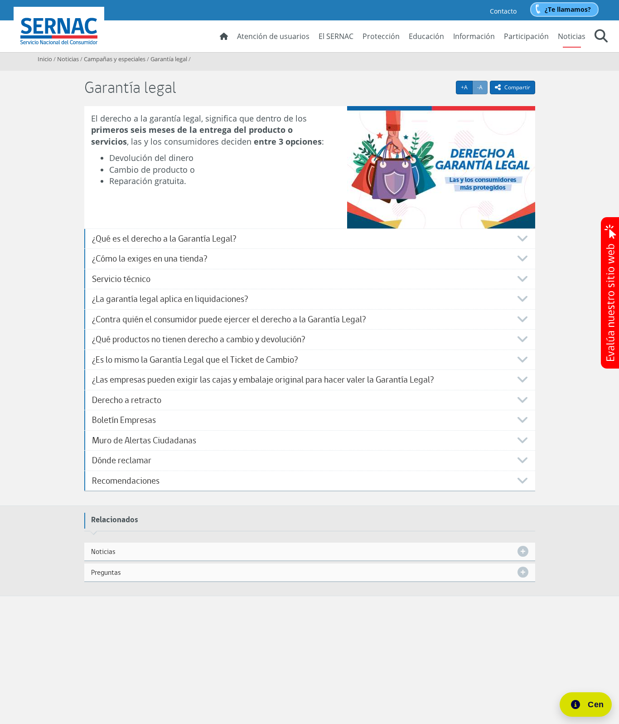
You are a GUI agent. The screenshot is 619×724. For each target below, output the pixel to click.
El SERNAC (336, 36)
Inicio (45, 59)
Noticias (571, 36)
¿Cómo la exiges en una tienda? (149, 258)
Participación (526, 36)
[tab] (309, 239)
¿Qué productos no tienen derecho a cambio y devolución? (198, 339)
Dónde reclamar (121, 460)
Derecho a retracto (126, 400)
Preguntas (106, 572)
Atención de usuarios (273, 36)
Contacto (503, 11)
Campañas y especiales (114, 59)
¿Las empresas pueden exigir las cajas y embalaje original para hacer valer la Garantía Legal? (263, 379)
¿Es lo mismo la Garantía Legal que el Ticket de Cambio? (195, 360)
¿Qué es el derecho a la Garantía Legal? (164, 238)
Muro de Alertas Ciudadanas (144, 440)
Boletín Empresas (124, 420)
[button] (601, 37)
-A (482, 87)
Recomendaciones (126, 481)
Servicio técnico (121, 279)
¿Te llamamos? (568, 9)
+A (467, 87)
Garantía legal (168, 59)
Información (474, 36)
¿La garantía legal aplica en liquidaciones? (170, 299)
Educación (426, 36)
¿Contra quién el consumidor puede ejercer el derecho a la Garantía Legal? (229, 319)
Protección (381, 36)
